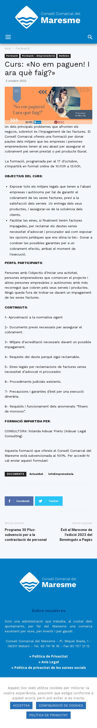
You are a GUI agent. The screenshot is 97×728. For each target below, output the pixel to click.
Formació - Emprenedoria (38, 55)
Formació (23, 48)
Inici (8, 48)
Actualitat (36, 474)
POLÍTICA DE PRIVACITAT (48, 715)
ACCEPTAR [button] (21, 705)
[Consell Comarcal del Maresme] (48, 15)
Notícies (64, 55)
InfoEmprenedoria (60, 474)
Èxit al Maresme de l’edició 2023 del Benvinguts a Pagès (76, 535)
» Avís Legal (48, 662)
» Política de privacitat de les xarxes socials (48, 667)
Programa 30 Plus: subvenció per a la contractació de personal (26, 535)
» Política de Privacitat (48, 656)
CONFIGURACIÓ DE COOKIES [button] (61, 705)
